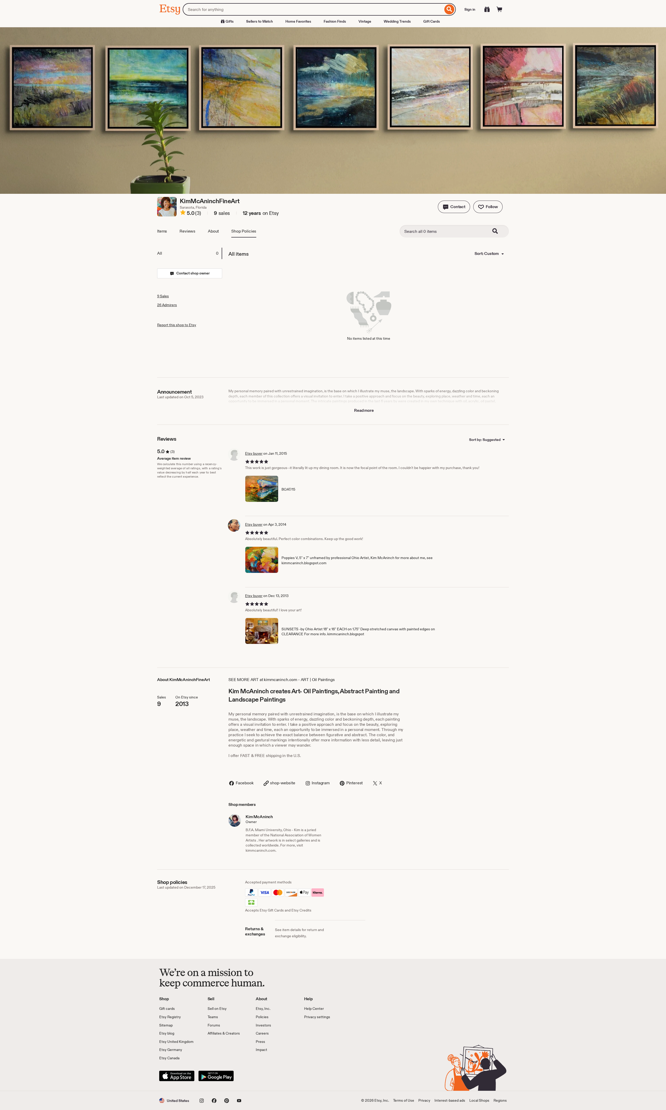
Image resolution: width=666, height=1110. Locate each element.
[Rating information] (183, 213)
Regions (500, 1100)
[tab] (189, 253)
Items (162, 231)
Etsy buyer (253, 453)
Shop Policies (243, 231)
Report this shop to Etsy (176, 325)
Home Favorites (298, 21)
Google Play (216, 1076)
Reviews (187, 231)
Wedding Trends (397, 21)
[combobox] (313, 9)
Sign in (469, 9)
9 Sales (163, 296)
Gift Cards (431, 21)
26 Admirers (167, 305)
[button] (454, 207)
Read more (364, 410)
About (213, 231)
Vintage (364, 21)
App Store (176, 1076)
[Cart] (499, 9)
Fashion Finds (335, 21)
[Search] (449, 9)
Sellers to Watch (259, 21)
